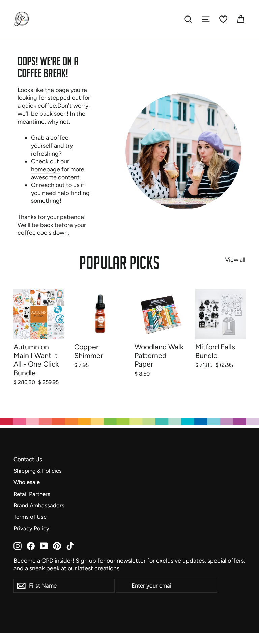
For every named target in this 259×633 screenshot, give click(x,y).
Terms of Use (30, 516)
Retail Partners (31, 493)
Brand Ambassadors (38, 505)
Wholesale (26, 482)
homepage (45, 169)
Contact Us (27, 459)
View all (235, 259)
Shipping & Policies (37, 470)
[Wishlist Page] (223, 19)
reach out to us (60, 185)
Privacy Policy (31, 528)
